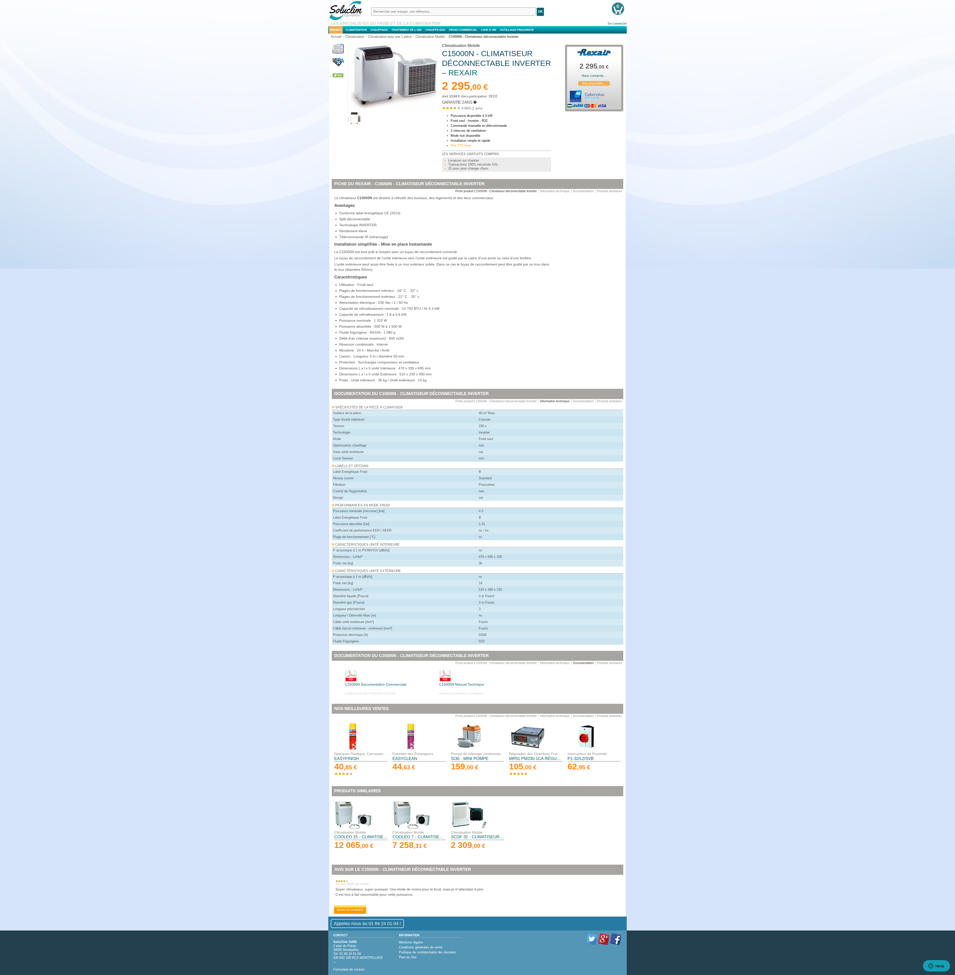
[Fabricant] (594, 53)
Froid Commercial (463, 29)
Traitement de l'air (406, 29)
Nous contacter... (594, 76)
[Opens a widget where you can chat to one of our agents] (936, 966)
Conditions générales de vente (420, 947)
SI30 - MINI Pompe (469, 758)
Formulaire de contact (349, 969)
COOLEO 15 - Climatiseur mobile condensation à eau (360, 837)
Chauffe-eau (435, 29)
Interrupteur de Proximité (587, 754)
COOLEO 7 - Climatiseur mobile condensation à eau (419, 837)
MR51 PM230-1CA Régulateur (535, 758)
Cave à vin (488, 29)
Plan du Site (408, 957)
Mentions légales (411, 942)
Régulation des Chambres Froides (535, 754)
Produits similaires (609, 191)
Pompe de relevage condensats (476, 754)
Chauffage (379, 29)
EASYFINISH (346, 758)
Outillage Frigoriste (517, 29)
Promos (336, 29)
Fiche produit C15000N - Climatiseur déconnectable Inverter (496, 191)
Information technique (555, 191)
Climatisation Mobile (461, 46)
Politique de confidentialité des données (427, 952)
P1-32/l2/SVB (581, 758)
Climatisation (356, 29)
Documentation (583, 191)
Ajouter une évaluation (350, 909)
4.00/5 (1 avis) (462, 108)
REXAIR (462, 72)
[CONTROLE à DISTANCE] (338, 67)
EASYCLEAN (404, 758)
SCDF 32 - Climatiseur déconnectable (477, 837)
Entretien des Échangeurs (412, 754)
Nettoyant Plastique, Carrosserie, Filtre (360, 754)
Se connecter (617, 23)
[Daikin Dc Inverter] (338, 53)
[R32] (338, 80)
